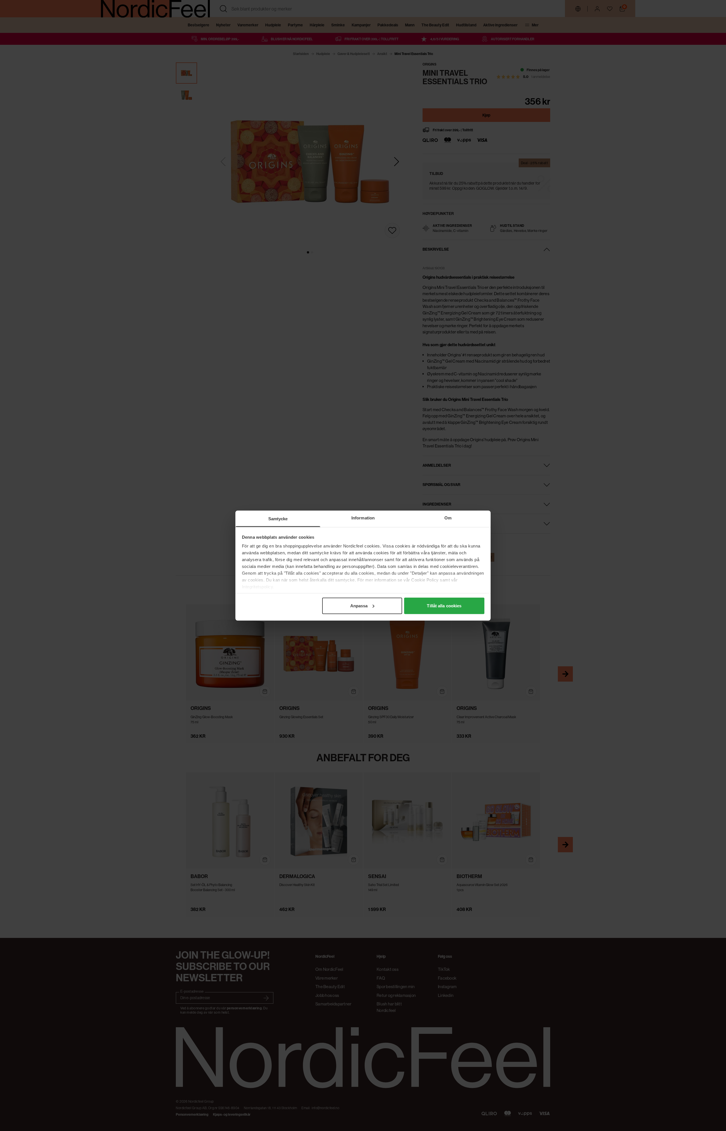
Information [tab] (363, 517)
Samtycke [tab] (278, 518)
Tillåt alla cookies (444, 605)
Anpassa (359, 605)
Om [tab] (447, 517)
